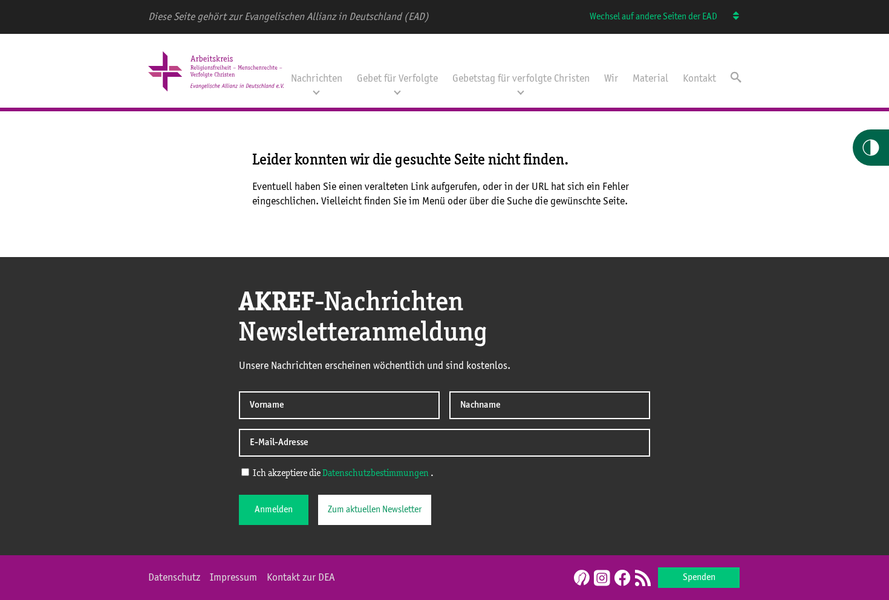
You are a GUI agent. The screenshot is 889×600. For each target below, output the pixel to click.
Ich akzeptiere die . (342, 473)
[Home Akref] (216, 92)
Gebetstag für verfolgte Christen (521, 78)
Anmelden (274, 510)
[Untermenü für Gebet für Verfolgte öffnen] (397, 91)
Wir (611, 78)
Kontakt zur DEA (301, 577)
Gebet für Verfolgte (397, 78)
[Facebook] (622, 578)
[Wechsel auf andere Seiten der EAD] (730, 17)
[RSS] (642, 578)
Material (650, 78)
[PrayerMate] (580, 577)
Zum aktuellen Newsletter (375, 510)
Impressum (233, 577)
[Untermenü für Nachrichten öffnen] (316, 91)
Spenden (699, 577)
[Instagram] (601, 578)
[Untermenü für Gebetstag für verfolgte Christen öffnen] (521, 91)
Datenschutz (174, 577)
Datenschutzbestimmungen (375, 473)
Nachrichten (316, 78)
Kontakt (699, 78)
